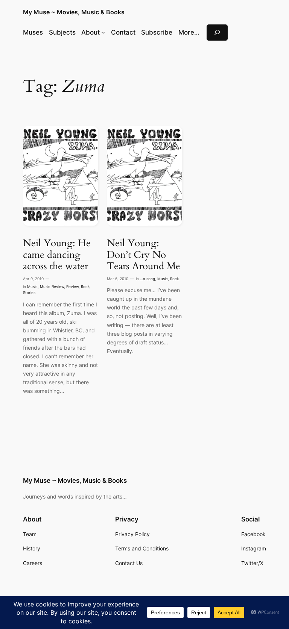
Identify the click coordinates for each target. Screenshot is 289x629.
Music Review (52, 286)
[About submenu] (103, 32)
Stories (29, 292)
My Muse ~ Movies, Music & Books (74, 12)
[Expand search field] (217, 32)
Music (32, 286)
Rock (85, 286)
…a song (147, 278)
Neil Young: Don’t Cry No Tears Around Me (143, 255)
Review (72, 286)
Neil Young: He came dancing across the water (57, 255)
